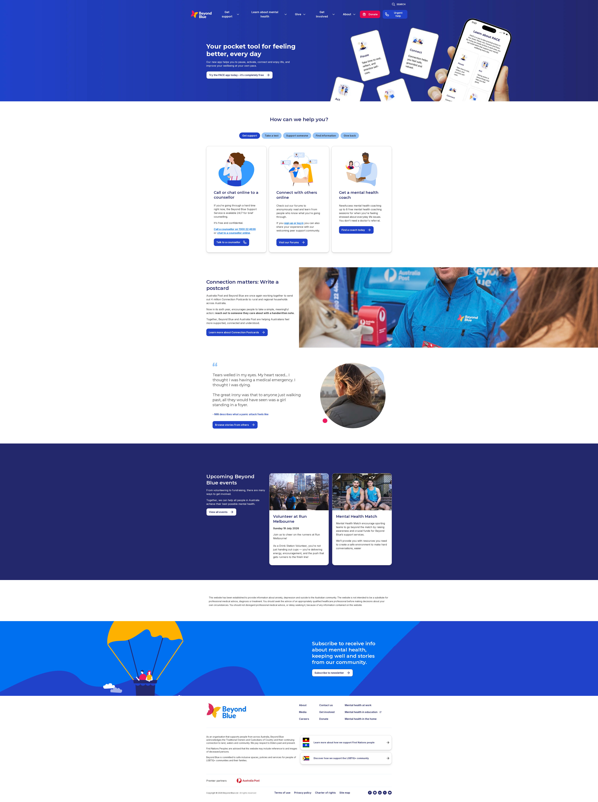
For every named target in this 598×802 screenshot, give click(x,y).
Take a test (271, 135)
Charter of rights (325, 792)
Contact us (326, 705)
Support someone (297, 135)
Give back (350, 135)
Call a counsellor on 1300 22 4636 (235, 229)
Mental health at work (358, 705)
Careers (304, 718)
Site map (344, 792)
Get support (249, 135)
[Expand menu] (238, 14)
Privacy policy (302, 792)
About (302, 705)
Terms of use (282, 792)
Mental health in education (361, 712)
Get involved (327, 712)
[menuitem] (230, 14)
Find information (326, 135)
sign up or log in (294, 223)
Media (302, 712)
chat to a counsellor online (233, 232)
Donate (323, 718)
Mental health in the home (361, 718)
